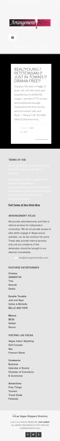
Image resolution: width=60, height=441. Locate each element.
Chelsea (12, 273)
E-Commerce (15, 375)
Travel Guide (15, 395)
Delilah (12, 323)
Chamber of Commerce (21, 371)
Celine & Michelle (17, 304)
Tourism (12, 391)
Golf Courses (15, 344)
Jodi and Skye (16, 300)
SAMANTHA (14, 277)
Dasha (12, 288)
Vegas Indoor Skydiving (21, 341)
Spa (10, 348)
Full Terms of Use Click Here (24, 205)
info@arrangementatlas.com (28, 2)
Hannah (12, 284)
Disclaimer (44, 422)
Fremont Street (16, 352)
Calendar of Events (18, 368)
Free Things (15, 387)
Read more (42, 137)
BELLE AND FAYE (18, 307)
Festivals (13, 398)
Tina (10, 280)
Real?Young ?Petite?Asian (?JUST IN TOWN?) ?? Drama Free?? (30, 75)
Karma (12, 327)
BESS (11, 319)
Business (13, 364)
